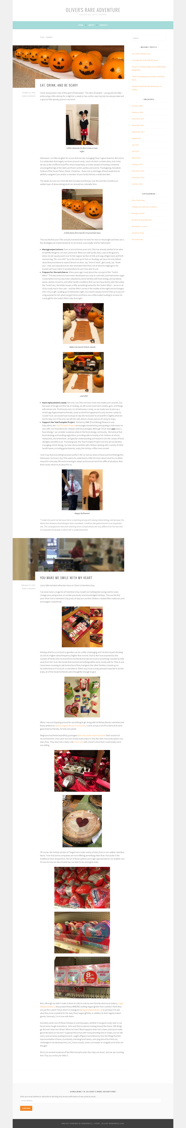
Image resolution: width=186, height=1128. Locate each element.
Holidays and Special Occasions (144, 207)
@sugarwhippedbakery (91, 1009)
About (91, 25)
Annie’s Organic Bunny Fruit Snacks (70, 725)
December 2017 (138, 119)
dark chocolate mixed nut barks (92, 735)
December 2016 (138, 171)
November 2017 (138, 125)
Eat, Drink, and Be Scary (59, 85)
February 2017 (137, 164)
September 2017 (138, 132)
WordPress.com (116, 1123)
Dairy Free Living (138, 200)
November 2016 (138, 177)
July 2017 (135, 145)
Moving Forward (138, 213)
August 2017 (136, 138)
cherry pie (78, 741)
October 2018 (137, 106)
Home (80, 25)
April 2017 (135, 151)
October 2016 (137, 184)
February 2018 (137, 112)
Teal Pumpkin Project (65, 425)
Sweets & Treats (138, 233)
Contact (104, 25)
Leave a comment (28, 96)
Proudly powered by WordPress (77, 1123)
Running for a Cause (139, 226)
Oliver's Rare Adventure (93, 9)
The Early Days (137, 239)
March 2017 (136, 158)
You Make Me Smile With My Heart (66, 577)
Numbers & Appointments (142, 220)
